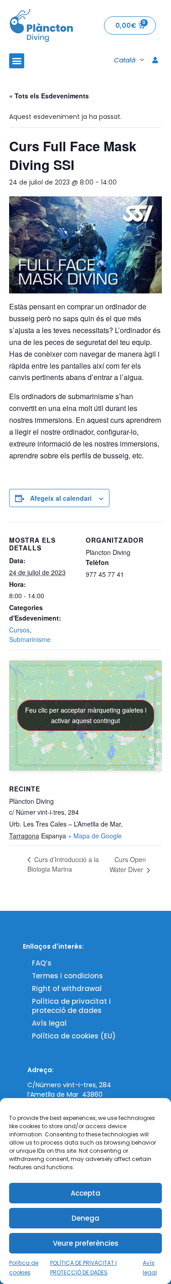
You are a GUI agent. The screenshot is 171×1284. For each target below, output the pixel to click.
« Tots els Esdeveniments (49, 95)
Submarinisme (30, 639)
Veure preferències (86, 1243)
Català (124, 60)
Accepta (85, 1193)
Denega (85, 1218)
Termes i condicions (67, 976)
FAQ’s (42, 963)
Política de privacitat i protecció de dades (71, 1005)
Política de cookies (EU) (74, 1036)
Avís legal (49, 1023)
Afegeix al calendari (61, 498)
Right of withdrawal (67, 988)
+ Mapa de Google (95, 835)
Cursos (19, 629)
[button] (16, 60)
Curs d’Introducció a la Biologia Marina (63, 864)
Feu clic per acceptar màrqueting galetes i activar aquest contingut (85, 715)
